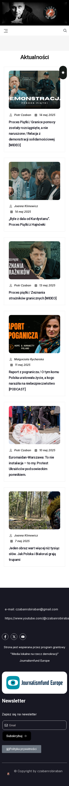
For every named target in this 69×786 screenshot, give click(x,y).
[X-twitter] (14, 636)
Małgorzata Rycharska (29, 359)
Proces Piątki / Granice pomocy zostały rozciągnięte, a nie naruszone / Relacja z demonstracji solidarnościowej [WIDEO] (32, 133)
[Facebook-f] (5, 636)
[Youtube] (23, 636)
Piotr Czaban (22, 115)
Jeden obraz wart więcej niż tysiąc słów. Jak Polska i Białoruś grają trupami (34, 554)
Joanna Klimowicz (26, 206)
